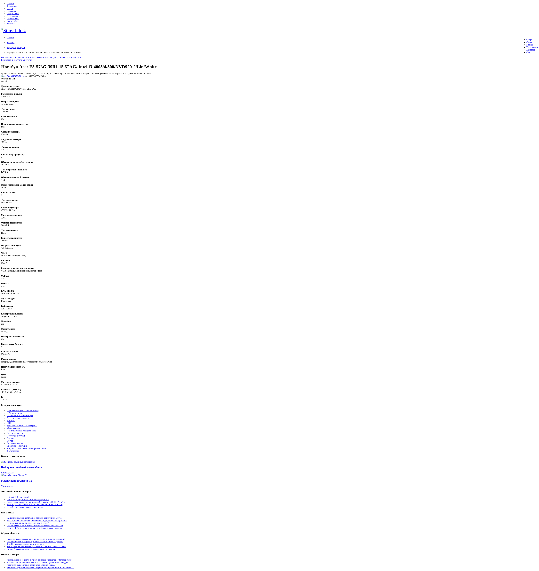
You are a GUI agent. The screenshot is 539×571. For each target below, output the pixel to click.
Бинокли (11, 420)
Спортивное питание (17, 446)
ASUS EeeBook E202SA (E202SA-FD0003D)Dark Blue (55, 57)
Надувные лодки (15, 433)
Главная (10, 3)
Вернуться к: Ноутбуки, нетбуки (16, 60)
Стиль (529, 42)
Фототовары (13, 451)
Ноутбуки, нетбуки (16, 47)
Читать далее (7, 472)
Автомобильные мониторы (20, 415)
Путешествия (13, 16)
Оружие (10, 441)
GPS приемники (14, 413)
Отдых (10, 8)
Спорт (529, 39)
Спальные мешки (15, 443)
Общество (11, 11)
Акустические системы (18, 418)
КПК (9, 423)
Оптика (10, 438)
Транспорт (12, 6)
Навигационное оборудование (21, 430)
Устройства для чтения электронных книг (27, 448)
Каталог (10, 23)
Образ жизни (13, 18)
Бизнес (529, 45)
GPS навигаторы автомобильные (22, 410)
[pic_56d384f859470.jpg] (13, 76)
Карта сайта (12, 21)
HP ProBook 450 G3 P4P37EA (15, 57)
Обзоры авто (13, 13)
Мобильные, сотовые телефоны (22, 425)
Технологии (532, 47)
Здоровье (530, 50)
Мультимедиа (13, 428)
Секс (528, 52)
